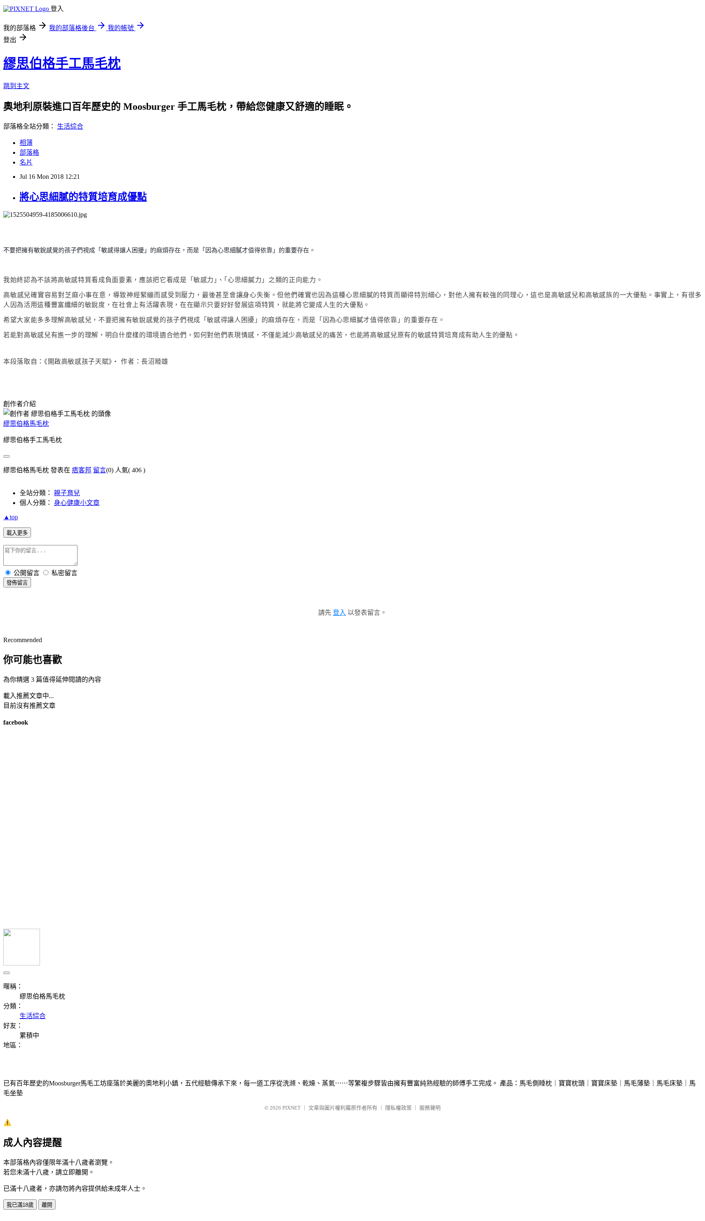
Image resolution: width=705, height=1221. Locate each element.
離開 (47, 1205)
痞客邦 (81, 470)
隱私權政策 (398, 1108)
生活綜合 (70, 126)
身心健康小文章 (77, 502)
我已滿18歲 (20, 1205)
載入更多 (17, 533)
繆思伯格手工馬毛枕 (62, 63)
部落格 (29, 152)
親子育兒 (67, 492)
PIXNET (291, 1108)
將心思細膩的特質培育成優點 (83, 196)
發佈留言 (17, 583)
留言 (99, 470)
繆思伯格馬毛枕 (26, 423)
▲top (10, 517)
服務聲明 (430, 1108)
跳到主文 (16, 85)
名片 (26, 162)
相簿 (26, 142)
